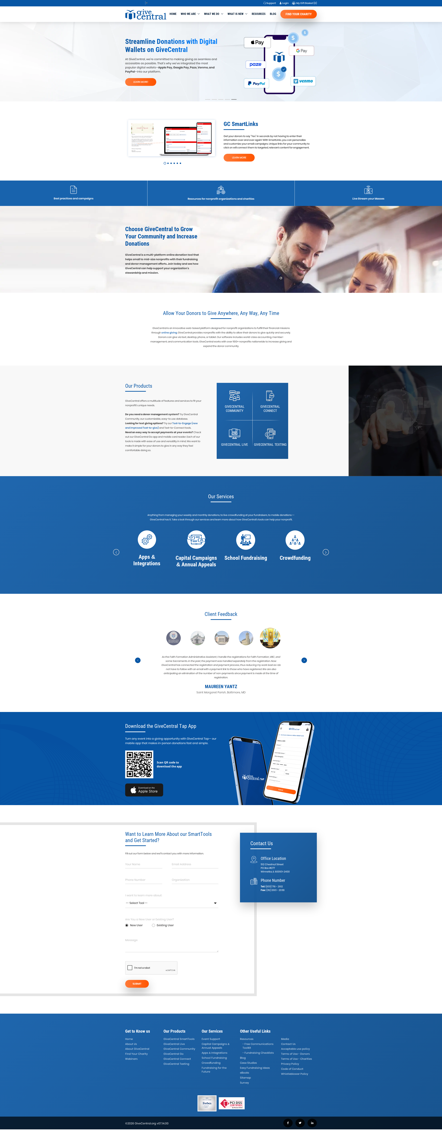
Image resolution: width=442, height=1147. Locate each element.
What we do (211, 14)
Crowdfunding (211, 1063)
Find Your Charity (299, 14)
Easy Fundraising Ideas (255, 1068)
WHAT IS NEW (235, 14)
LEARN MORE (239, 157)
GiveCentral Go (174, 1054)
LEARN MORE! (140, 82)
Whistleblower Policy (294, 1074)
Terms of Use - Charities (296, 1059)
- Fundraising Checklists (258, 1053)
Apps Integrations (214, 1053)
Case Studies (248, 1063)
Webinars (131, 1059)
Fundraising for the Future (214, 1070)
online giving (169, 332)
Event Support (211, 1039)
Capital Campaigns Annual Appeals (215, 1046)
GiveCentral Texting (176, 1064)
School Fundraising (214, 1058)
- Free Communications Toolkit (258, 1046)
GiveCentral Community (179, 1049)
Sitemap (245, 1077)
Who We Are (188, 14)
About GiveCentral (137, 1049)
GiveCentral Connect (177, 1059)
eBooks (244, 1072)
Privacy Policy (290, 1064)
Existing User (165, 925)
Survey (244, 1082)
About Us (131, 1044)
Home (173, 14)
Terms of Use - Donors (295, 1054)
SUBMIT (137, 983)
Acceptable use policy (295, 1049)
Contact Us (288, 1044)
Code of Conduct (292, 1069)
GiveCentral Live (174, 1044)
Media (285, 1039)
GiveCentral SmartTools (179, 1039)
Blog (273, 14)
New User (136, 925)
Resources (259, 14)
